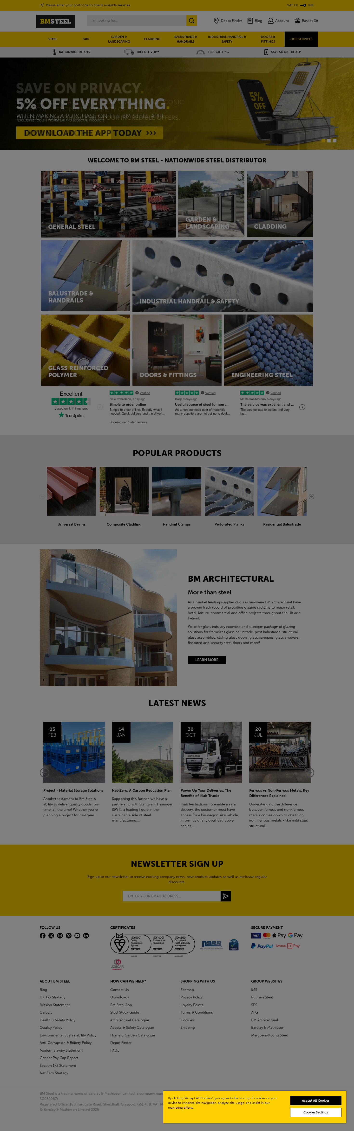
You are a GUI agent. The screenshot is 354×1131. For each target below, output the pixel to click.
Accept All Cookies (315, 1100)
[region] (254, 1106)
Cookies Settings (315, 1112)
